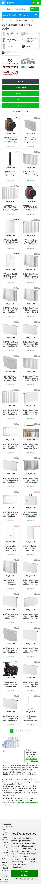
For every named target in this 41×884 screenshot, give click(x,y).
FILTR (21, 82)
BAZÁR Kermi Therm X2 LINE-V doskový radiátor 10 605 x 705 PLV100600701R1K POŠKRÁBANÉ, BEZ (30, 652)
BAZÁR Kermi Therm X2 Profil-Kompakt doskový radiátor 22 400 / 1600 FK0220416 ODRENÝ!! (10, 414)
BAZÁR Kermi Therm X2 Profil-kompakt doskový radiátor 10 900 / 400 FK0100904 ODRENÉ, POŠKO (30, 380)
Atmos (27, 803)
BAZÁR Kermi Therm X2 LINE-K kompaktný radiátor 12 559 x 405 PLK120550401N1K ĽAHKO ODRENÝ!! (30, 618)
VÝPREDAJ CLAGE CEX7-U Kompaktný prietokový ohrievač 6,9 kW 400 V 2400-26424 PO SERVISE (10, 278)
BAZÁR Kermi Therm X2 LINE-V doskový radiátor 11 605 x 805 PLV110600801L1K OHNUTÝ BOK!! (30, 414)
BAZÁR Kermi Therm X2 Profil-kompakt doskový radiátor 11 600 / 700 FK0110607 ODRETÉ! (10, 516)
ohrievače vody (25, 765)
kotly (27, 759)
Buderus (33, 803)
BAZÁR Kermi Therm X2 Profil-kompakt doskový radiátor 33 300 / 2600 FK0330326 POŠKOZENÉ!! (10, 652)
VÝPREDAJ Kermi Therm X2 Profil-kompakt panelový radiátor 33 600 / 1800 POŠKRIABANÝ (31, 142)
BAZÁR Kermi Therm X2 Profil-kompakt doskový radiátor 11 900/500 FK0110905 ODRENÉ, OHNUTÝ (10, 448)
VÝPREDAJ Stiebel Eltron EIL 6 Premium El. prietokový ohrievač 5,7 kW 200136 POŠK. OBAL (30, 516)
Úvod (3, 20)
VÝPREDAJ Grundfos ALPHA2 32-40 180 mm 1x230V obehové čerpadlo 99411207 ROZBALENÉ (30, 210)
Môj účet (5, 868)
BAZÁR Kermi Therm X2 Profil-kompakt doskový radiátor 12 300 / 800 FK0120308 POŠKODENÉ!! (10, 312)
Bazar (10, 20)
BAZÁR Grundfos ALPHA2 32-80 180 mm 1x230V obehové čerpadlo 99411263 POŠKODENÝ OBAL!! (10, 142)
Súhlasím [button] (24, 871)
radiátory (33, 759)
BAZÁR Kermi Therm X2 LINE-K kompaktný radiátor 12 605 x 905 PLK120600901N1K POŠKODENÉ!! (30, 584)
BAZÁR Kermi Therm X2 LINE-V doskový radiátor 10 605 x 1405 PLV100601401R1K (10, 618)
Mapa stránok (7, 853)
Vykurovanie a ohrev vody (24, 20)
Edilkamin (20, 803)
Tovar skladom (21, 111)
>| (29, 730)
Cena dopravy (7, 827)
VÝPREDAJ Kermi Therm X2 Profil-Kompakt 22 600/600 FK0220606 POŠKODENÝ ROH (10, 210)
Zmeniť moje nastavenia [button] (25, 879)
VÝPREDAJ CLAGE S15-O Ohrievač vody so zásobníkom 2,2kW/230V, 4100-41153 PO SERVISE (10, 244)
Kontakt (5, 837)
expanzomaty (22, 767)
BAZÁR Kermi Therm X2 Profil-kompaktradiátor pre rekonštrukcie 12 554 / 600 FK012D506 (30, 448)
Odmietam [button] (25, 875)
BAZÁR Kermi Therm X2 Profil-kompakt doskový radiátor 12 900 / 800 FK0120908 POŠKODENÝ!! (30, 312)
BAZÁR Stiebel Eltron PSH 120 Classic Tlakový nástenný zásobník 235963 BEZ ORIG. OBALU (30, 550)
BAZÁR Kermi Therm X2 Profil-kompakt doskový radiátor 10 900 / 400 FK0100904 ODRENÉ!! (30, 176)
